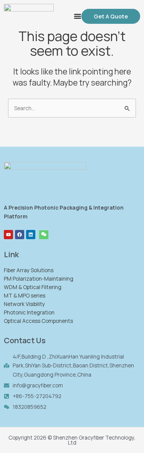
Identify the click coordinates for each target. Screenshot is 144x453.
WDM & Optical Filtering (32, 287)
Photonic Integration (29, 312)
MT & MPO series (24, 295)
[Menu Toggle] (77, 16)
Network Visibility (24, 304)
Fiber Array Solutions (28, 270)
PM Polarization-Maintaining (38, 278)
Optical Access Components (38, 320)
